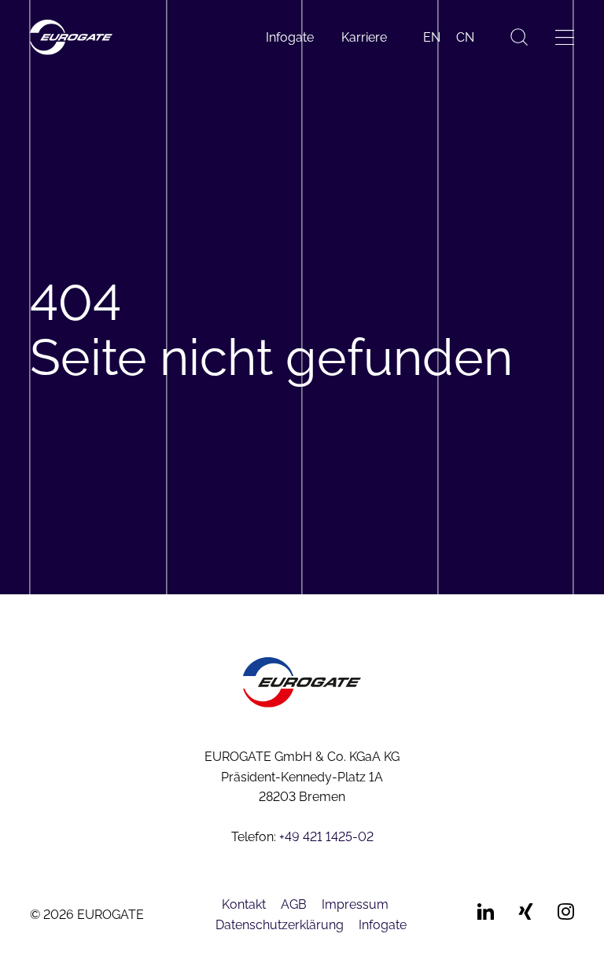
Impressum (355, 904)
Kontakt (244, 904)
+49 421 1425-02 (326, 836)
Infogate (290, 37)
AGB (294, 904)
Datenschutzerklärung (279, 924)
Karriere (364, 37)
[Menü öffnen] (564, 37)
